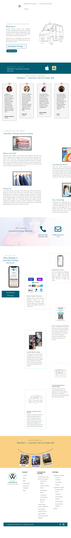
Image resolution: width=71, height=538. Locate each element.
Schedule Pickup (15, 46)
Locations (57, 494)
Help (24, 480)
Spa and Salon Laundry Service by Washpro (43, 516)
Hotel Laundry (59, 501)
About (24, 478)
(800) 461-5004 (43, 235)
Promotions (58, 482)
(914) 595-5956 (43, 237)
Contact (26, 9)
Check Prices (11, 51)
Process (57, 485)
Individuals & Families (30, 4)
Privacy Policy (26, 483)
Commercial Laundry (45, 4)
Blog (24, 490)
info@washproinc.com (58, 235)
